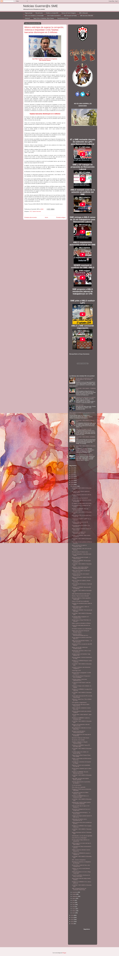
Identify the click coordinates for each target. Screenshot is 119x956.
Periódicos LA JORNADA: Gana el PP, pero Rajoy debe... (81, 746)
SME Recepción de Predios (70, 15)
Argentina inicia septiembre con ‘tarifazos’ (86, 397)
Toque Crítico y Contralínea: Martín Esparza (43, 18)
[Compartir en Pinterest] (53, 209)
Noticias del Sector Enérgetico (69, 13)
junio (73, 902)
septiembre (75, 896)
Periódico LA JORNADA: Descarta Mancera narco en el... (80, 772)
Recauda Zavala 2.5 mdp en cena (80, 552)
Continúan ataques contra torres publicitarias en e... (79, 680)
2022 (72, 470)
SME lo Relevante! (83, 13)
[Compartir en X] (50, 209)
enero (73, 912)
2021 (72, 472)
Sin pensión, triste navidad (78, 739)
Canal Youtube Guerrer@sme (54, 15)
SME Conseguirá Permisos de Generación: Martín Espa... (79, 889)
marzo (74, 908)
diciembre (74, 486)
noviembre (75, 892)
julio (73, 900)
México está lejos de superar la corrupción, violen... (79, 546)
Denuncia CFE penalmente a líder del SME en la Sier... (80, 725)
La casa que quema (76, 785)
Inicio (46, 217)
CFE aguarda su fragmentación (79, 702)
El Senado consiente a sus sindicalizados (82, 628)
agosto (74, 898)
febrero (74, 910)
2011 (72, 921)
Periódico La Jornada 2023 (52, 13)
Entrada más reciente (30, 217)
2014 (72, 915)
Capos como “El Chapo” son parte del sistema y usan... (81, 571)
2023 (72, 468)
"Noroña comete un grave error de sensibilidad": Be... (80, 522)
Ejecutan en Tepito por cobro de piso (80, 737)
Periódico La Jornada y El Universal (84, 454)
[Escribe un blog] (49, 209)
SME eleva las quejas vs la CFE (83, 429)
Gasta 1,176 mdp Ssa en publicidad (80, 601)
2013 (72, 917)
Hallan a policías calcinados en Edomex (81, 623)
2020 (72, 474)
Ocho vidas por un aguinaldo (78, 787)
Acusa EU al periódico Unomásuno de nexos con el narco (81, 876)
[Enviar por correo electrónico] (47, 209)
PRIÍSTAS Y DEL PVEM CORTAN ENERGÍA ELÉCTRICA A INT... (80, 568)
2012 (72, 919)
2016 (72, 482)
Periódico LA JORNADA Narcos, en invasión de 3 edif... (80, 796)
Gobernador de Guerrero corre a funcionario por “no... (79, 820)
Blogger (64, 952)
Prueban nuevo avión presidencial (80, 498)
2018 (72, 478)
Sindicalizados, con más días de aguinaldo (82, 835)
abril (73, 906)
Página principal (28, 13)
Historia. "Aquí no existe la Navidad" (80, 596)
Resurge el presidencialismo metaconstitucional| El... (78, 732)
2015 (72, 484)
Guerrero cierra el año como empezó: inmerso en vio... (80, 574)
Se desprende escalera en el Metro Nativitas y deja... (80, 793)
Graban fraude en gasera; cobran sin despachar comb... (80, 607)
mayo (73, 904)
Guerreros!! (27, 18)
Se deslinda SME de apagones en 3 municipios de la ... (80, 617)
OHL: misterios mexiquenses (79, 859)
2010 (72, 923)
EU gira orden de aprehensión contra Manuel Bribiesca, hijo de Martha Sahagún (84, 379)
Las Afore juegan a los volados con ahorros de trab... (80, 752)
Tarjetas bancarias (36, 211)
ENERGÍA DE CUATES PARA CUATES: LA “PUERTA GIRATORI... (81, 803)
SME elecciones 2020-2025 (86, 15)
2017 (72, 480)
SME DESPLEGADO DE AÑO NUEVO (81, 593)
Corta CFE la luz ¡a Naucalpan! (79, 837)
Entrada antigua (60, 217)
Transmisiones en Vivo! (62, 18)
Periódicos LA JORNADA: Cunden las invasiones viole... (81, 718)
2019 (72, 476)
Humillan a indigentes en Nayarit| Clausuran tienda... (79, 742)
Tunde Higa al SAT (76, 670)
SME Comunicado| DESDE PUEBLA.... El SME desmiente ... (82, 641)
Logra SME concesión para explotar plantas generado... (80, 779)
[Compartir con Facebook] (52, 209)
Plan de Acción (39, 13)
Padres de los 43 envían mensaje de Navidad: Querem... (80, 631)
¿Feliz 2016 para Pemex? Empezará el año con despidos (81, 676)
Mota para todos (80, 405)
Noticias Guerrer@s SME (40, 6)
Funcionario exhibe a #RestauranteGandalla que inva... (80, 634)
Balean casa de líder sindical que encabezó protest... (80, 648)
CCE (31, 211)
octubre (74, 894)
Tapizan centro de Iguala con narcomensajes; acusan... (78, 532)
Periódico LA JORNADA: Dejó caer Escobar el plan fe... (80, 509)
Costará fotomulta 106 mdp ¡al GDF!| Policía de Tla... (80, 705)
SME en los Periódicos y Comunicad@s (34, 15)
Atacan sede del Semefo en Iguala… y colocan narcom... (81, 558)
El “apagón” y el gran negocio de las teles (81, 503)
